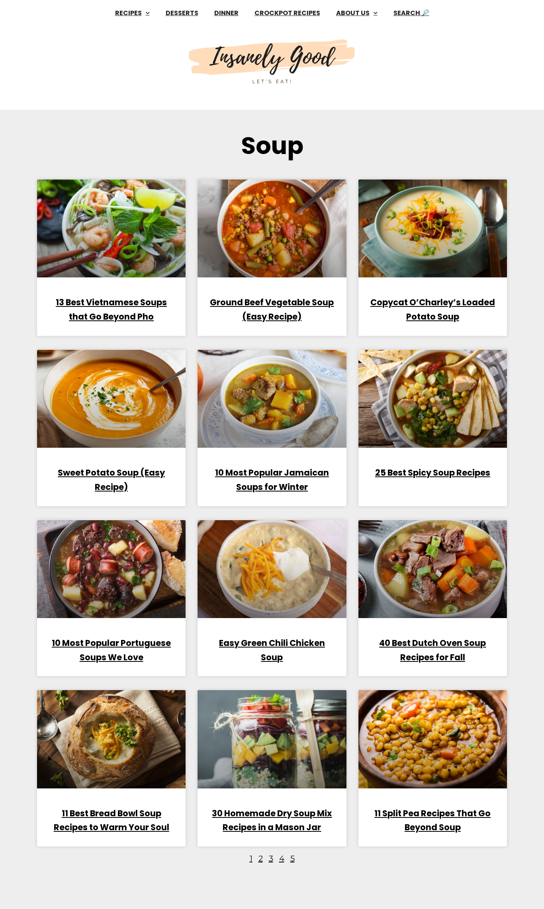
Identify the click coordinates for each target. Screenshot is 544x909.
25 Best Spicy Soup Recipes (432, 472)
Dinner (226, 13)
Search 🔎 (411, 13)
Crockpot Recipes (287, 13)
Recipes (128, 13)
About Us (353, 13)
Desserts (182, 13)
